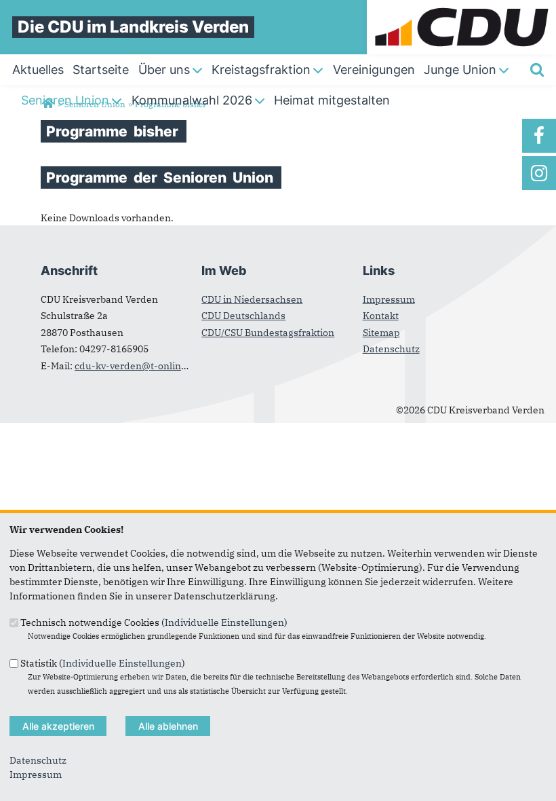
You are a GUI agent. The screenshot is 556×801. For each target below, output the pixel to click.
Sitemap (381, 333)
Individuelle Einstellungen (224, 622)
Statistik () (102, 662)
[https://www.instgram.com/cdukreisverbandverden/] (539, 173)
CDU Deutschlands (243, 316)
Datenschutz (391, 349)
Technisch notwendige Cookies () (153, 622)
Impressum (389, 299)
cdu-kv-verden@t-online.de (138, 366)
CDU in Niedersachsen (251, 299)
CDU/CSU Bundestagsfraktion (267, 333)
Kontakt (381, 316)
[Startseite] (461, 7)
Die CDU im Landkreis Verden (133, 27)
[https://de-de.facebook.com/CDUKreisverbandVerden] (539, 136)
